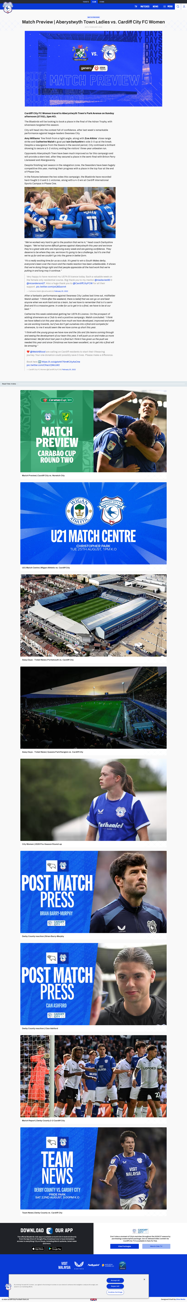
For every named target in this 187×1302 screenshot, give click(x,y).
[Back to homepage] (7, 7)
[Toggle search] (178, 6)
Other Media (180, 1299)
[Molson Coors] (108, 1265)
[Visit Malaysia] (64, 1265)
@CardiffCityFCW (83, 283)
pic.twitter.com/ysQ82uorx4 (51, 286)
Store (102, 2)
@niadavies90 (102, 280)
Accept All (115, 1280)
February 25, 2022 (61, 291)
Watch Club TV (156, 1246)
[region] (79, 1286)
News (155, 6)
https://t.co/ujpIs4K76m (54, 362)
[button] (8, 1287)
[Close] (144, 1279)
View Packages (124, 1246)
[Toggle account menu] (184, 6)
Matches (145, 6)
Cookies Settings (115, 1292)
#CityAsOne (73, 362)
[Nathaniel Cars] (93, 1265)
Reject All (115, 1286)
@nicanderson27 (36, 283)
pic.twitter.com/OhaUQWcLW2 (43, 365)
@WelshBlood (37, 351)
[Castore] (79, 1265)
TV (136, 6)
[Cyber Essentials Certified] (122, 1265)
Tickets (86, 2)
